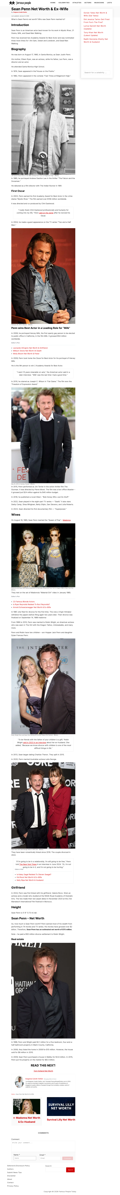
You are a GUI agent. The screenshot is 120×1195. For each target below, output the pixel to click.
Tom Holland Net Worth (43, 1071)
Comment (15, 1139)
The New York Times (28, 864)
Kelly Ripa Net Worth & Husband (30, 880)
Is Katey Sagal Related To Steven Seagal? (34, 874)
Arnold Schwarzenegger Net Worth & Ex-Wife (32, 607)
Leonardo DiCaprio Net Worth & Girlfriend (30, 348)
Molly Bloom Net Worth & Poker (26, 354)
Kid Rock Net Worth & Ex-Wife (29, 877)
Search (48, 1166)
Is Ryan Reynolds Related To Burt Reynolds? (31, 604)
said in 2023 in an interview (34, 742)
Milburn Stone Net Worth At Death (27, 351)
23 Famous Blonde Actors (24, 602)
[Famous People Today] (20, 3)
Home (13, 1094)
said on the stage (46, 213)
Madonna (67, 520)
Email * (42, 1155)
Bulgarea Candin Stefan (20, 12)
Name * (17, 1155)
